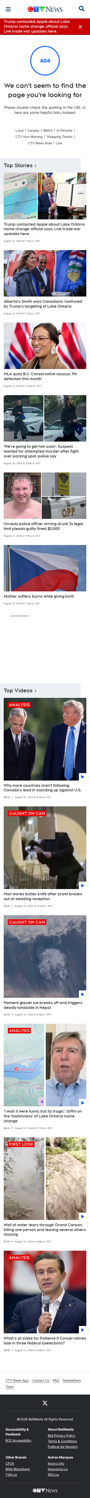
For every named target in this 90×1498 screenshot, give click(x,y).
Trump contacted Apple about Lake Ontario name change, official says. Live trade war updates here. (44, 229)
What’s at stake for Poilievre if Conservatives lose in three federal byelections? (45, 1340)
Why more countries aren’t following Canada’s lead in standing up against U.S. (42, 788)
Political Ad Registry (63, 1447)
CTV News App (17, 1380)
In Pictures (64, 130)
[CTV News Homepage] (45, 9)
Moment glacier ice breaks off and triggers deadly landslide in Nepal (43, 1005)
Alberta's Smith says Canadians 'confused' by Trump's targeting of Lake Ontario (43, 304)
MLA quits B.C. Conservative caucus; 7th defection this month (40, 376)
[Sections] (8, 9)
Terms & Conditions (62, 1441)
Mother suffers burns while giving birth (39, 596)
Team (10, 1387)
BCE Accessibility (18, 1440)
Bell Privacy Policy (61, 1435)
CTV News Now (40, 143)
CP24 (10, 1463)
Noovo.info (56, 1463)
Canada (33, 130)
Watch (48, 130)
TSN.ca (11, 1475)
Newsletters (72, 1380)
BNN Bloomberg (18, 1469)
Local (19, 130)
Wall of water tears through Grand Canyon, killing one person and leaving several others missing (45, 1230)
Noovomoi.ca (58, 1469)
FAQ (56, 1380)
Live (59, 143)
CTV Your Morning (29, 137)
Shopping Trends (59, 137)
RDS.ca (53, 1475)
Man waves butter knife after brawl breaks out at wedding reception (43, 896)
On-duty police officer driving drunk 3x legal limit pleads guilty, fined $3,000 (43, 526)
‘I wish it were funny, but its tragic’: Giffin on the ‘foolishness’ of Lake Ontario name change (43, 1116)
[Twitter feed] (45, 1403)
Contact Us (40, 1380)
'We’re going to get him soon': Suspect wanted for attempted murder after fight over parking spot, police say (41, 451)
